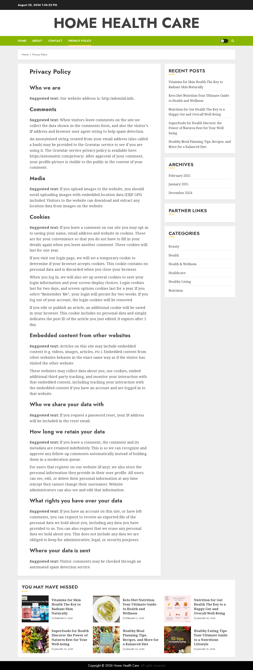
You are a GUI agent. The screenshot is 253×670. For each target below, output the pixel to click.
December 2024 (180, 193)
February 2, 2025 (135, 618)
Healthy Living (180, 281)
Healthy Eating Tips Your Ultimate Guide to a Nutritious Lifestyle (211, 637)
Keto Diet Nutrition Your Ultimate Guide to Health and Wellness (139, 606)
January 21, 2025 (206, 649)
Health (174, 255)
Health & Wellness (182, 264)
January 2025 (179, 184)
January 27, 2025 (63, 649)
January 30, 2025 (206, 618)
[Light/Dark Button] (224, 41)
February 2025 (180, 175)
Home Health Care (127, 23)
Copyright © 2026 (101, 665)
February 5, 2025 (63, 618)
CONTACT (55, 41)
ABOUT (37, 41)
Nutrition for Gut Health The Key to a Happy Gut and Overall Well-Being (210, 606)
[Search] (232, 41)
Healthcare (177, 273)
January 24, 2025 (135, 649)
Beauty (174, 246)
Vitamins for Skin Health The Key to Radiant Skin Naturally (66, 606)
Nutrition (176, 290)
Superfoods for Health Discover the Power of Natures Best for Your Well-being (197, 128)
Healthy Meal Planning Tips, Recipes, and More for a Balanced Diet (141, 637)
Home (22, 41)
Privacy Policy (79, 41)
